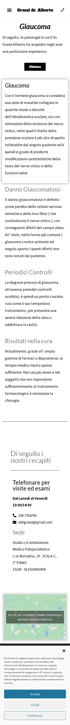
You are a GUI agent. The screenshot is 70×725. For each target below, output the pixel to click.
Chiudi (35, 705)
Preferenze (35, 716)
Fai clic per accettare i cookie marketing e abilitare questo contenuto (35, 617)
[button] (64, 651)
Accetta (35, 694)
